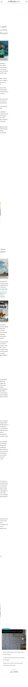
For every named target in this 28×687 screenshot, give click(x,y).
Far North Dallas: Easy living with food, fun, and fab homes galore (14, 659)
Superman (4, 291)
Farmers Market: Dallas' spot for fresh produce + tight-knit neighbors (13, 653)
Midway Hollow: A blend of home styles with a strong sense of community (13, 664)
